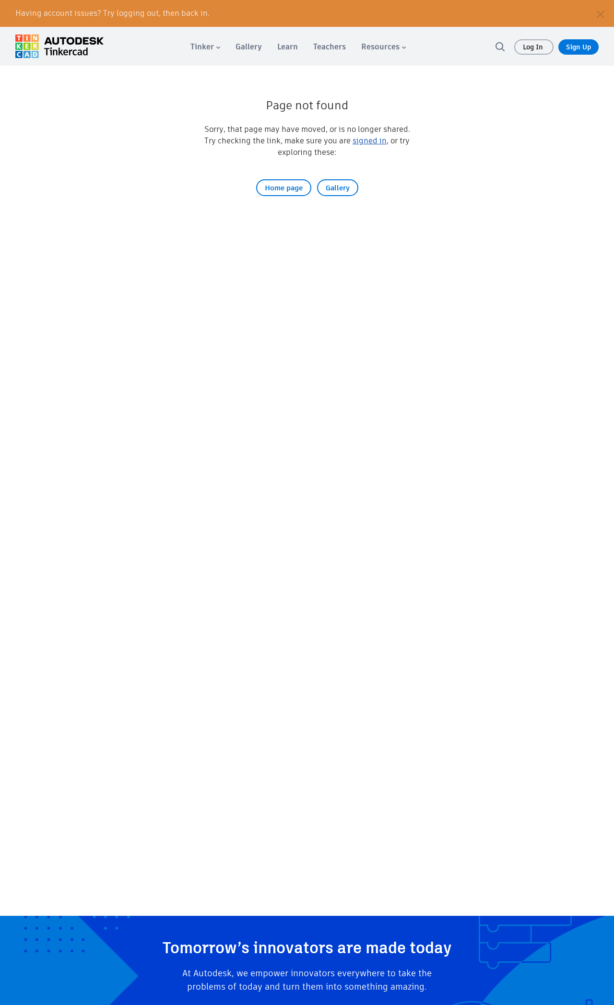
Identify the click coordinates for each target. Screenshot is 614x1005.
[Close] (600, 13)
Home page (284, 188)
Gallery (338, 188)
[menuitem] (205, 46)
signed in (370, 140)
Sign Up (578, 47)
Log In (534, 47)
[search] (500, 46)
